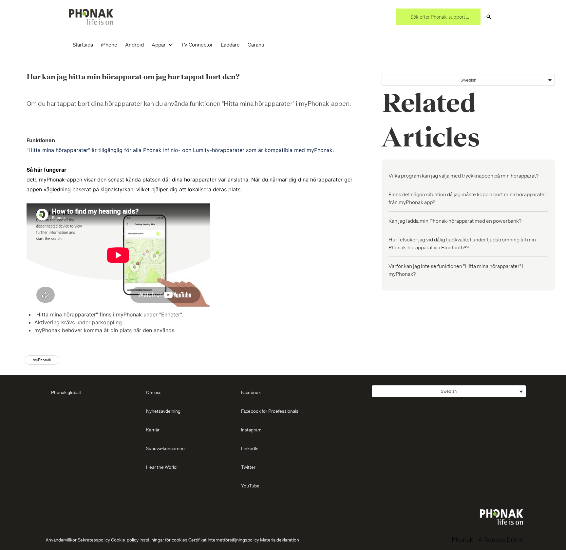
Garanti (256, 44)
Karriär (153, 429)
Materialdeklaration (279, 539)
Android (134, 44)
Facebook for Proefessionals (269, 411)
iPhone (109, 44)
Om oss (153, 392)
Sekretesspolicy (94, 539)
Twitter (248, 467)
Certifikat (197, 539)
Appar (159, 44)
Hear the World (161, 467)
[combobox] (438, 17)
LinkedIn (249, 448)
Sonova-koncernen (165, 448)
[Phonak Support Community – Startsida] (91, 17)
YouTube (250, 485)
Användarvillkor (61, 539)
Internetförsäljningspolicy (233, 539)
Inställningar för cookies (163, 539)
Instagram (251, 429)
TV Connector (197, 44)
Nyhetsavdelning (163, 411)
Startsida (83, 44)
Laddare (230, 44)
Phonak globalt (66, 392)
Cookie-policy (125, 539)
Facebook (251, 392)
